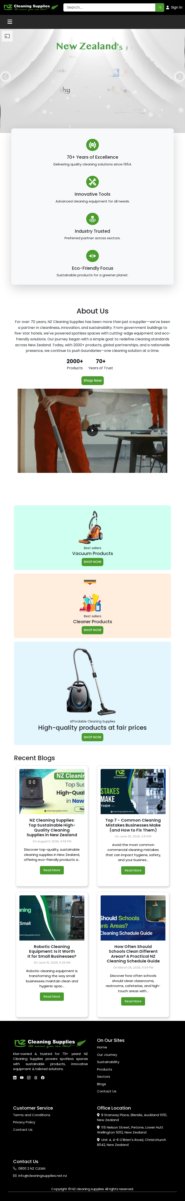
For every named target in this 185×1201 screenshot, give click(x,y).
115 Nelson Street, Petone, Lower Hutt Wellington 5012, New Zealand (130, 1130)
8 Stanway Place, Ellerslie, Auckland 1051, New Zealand (132, 1117)
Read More (52, 870)
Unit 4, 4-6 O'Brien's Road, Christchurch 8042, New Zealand (131, 1142)
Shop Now (92, 380)
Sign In (176, 7)
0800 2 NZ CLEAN (31, 1168)
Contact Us (106, 1091)
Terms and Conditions (31, 1115)
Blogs (101, 1084)
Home (102, 1047)
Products (104, 1069)
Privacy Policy (24, 1122)
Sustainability (108, 1061)
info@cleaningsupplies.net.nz (42, 1175)
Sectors (103, 1076)
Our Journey (107, 1054)
